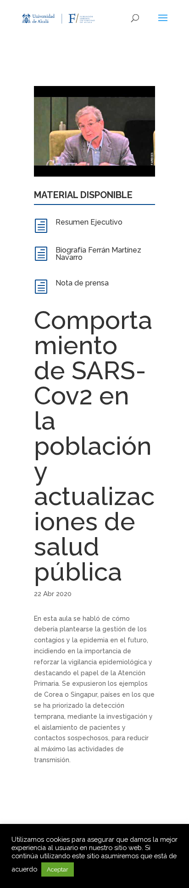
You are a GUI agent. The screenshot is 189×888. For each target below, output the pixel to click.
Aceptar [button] (57, 869)
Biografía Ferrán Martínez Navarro (98, 254)
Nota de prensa (82, 283)
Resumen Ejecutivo (89, 222)
